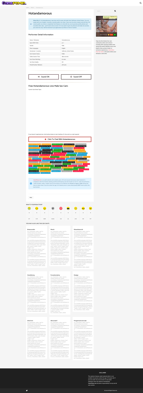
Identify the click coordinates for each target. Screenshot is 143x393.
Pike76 (52, 229)
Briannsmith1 (31, 229)
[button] (141, 2)
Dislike (52, 219)
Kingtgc (76, 275)
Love (76, 219)
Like (61, 219)
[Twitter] (27, 390)
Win (83, 219)
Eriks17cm (30, 321)
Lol (68, 219)
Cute (37, 219)
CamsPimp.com (37, 180)
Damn (44, 219)
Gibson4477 (53, 321)
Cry (29, 219)
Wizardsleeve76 (78, 229)
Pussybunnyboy (55, 275)
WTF (90, 219)
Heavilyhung (31, 275)
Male (31, 197)
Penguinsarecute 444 (80, 321)
